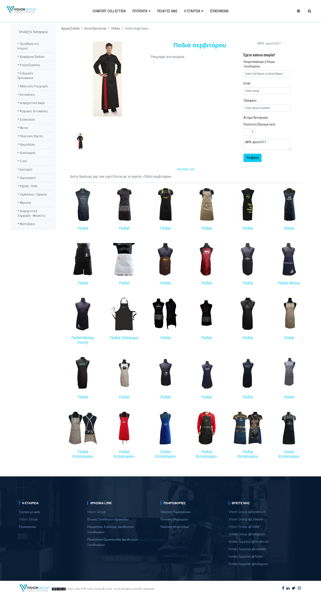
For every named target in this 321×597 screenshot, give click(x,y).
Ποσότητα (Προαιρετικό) (259, 124)
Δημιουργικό (27, 178)
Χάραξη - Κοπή (28, 186)
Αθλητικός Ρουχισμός (33, 86)
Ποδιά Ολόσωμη (124, 338)
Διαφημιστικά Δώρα (32, 103)
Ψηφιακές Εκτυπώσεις (33, 111)
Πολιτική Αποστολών (174, 526)
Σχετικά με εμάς (29, 512)
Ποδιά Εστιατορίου (82, 454)
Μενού (23, 128)
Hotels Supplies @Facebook (249, 541)
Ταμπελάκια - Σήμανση (33, 194)
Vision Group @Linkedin (246, 519)
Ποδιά (83, 228)
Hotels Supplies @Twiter (246, 556)
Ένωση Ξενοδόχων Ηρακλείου (108, 519)
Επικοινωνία (219, 11)
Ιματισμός (26, 169)
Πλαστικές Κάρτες (31, 136)
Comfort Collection (109, 11)
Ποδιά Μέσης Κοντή (82, 340)
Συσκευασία (27, 119)
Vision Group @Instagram (247, 534)
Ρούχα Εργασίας (29, 65)
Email (246, 83)
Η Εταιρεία (192, 11)
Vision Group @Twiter (244, 526)
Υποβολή (252, 158)
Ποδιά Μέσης (289, 283)
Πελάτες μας (167, 11)
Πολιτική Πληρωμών (174, 519)
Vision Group (28, 519)
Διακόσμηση (27, 153)
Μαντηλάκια (27, 224)
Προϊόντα (139, 11)
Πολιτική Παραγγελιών (175, 512)
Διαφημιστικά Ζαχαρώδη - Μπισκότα (31, 213)
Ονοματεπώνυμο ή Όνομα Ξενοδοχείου (259, 64)
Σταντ (23, 161)
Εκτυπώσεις (27, 94)
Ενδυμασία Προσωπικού (25, 76)
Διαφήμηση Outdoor (32, 56)
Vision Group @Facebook (247, 512)
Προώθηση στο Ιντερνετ (28, 46)
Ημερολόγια (27, 144)
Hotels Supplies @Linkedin (247, 549)
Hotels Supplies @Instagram (248, 564)
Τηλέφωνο (250, 100)
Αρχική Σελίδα (70, 28)
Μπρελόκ (25, 202)
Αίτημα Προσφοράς (255, 117)
